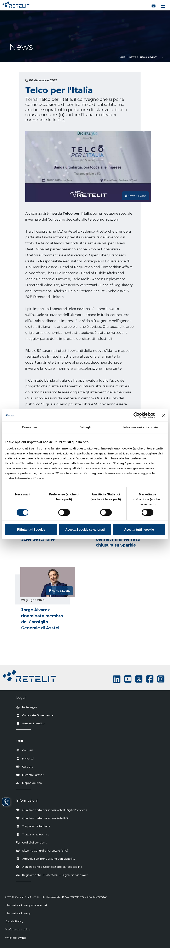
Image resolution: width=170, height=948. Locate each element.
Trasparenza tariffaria (36, 826)
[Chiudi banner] (163, 415)
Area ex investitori (34, 723)
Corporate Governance (37, 715)
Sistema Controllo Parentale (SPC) (45, 850)
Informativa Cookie (29, 478)
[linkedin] (116, 679)
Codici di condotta (34, 842)
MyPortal (28, 758)
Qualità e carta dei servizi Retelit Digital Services (54, 810)
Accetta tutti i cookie (139, 529)
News (132, 57)
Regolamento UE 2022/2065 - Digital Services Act (55, 875)
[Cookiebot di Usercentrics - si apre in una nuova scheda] (136, 415)
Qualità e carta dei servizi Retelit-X (45, 818)
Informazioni (27, 801)
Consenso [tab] (29, 427)
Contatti (27, 750)
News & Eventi (148, 57)
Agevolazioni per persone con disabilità (48, 858)
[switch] (64, 512)
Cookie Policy (14, 921)
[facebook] (149, 679)
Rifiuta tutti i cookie (31, 529)
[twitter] (138, 679)
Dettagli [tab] (85, 427)
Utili (19, 741)
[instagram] (160, 679)
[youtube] (127, 679)
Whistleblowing (15, 937)
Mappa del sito (32, 783)
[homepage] (15, 4)
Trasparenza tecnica (35, 834)
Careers (27, 766)
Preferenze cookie (17, 929)
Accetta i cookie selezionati (85, 529)
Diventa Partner (33, 774)
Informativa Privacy (17, 913)
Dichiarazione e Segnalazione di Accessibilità (52, 866)
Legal (21, 698)
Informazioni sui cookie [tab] (140, 427)
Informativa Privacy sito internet (26, 905)
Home (122, 57)
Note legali (29, 707)
